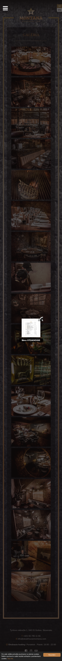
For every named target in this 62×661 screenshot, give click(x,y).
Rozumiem (51, 655)
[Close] (40, 318)
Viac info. (10, 658)
